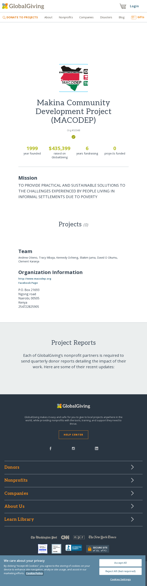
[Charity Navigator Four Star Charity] (45, 549)
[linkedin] (96, 448)
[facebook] (50, 448)
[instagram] (73, 448)
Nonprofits (66, 17)
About (48, 17)
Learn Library (19, 519)
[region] (72, 570)
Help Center (73, 434)
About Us (14, 506)
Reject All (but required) (120, 571)
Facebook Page (28, 283)
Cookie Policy (34, 573)
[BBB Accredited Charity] (75, 549)
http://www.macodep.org (34, 278)
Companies (86, 17)
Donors (11, 467)
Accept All (120, 562)
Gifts (140, 17)
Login (134, 6)
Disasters (106, 17)
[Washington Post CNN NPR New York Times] (73, 538)
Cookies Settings (120, 579)
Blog (122, 17)
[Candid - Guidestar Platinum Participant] (58, 549)
